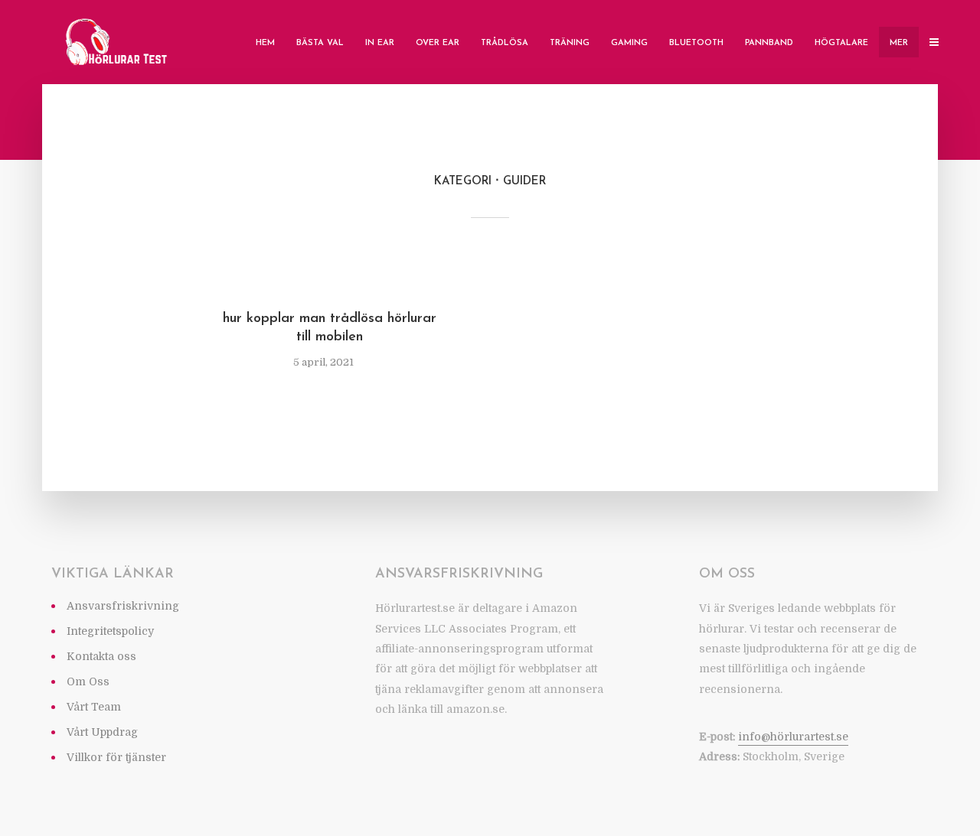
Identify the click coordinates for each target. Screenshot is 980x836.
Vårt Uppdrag (102, 732)
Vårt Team (94, 707)
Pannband (769, 43)
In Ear (379, 43)
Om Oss (88, 681)
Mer (899, 43)
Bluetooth (696, 43)
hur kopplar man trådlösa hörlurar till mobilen (329, 328)
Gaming (629, 43)
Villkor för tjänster (116, 757)
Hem (265, 43)
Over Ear (437, 43)
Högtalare (841, 43)
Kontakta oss (101, 656)
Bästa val (320, 43)
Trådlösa (504, 43)
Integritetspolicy (110, 631)
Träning (570, 43)
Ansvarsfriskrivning (123, 606)
